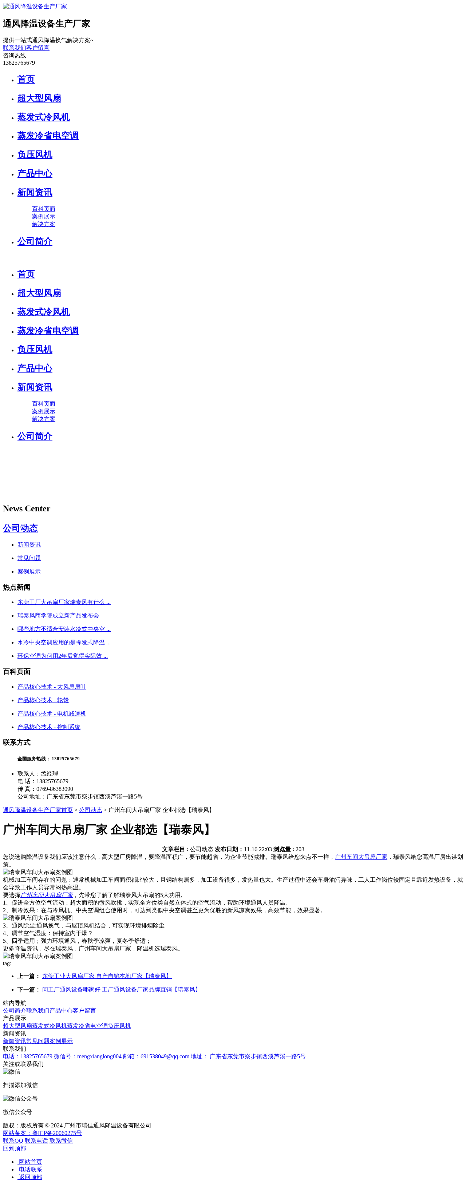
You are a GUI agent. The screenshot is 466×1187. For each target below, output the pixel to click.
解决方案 (43, 224)
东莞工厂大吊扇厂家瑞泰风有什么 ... (64, 602)
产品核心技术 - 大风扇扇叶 (51, 687)
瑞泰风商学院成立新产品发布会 (58, 615)
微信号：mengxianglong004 (88, 1056)
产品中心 (34, 173)
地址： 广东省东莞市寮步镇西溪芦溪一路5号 (248, 1056)
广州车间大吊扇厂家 (361, 857)
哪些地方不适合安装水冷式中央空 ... (64, 629)
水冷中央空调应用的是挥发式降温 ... (64, 642)
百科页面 (43, 209)
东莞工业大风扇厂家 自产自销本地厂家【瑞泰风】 (107, 976)
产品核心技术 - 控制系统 (48, 727)
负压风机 (34, 154)
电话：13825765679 (27, 1056)
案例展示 (43, 216)
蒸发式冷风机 (43, 117)
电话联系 (29, 1169)
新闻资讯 (34, 192)
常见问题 (29, 558)
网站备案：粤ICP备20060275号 (42, 1133)
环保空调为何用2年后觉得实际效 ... (62, 656)
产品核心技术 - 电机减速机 (51, 714)
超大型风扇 (39, 98)
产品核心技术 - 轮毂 (43, 700)
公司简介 (34, 241)
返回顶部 (29, 1177)
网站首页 (29, 1162)
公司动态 (20, 528)
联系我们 (14, 48)
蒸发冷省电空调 (48, 135)
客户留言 (38, 48)
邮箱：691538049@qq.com (156, 1056)
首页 (26, 79)
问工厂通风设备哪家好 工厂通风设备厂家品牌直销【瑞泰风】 (121, 989)
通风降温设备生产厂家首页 (38, 810)
